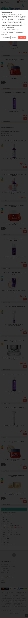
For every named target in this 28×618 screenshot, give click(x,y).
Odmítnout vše (6, 37)
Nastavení (14, 37)
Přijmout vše (22, 37)
